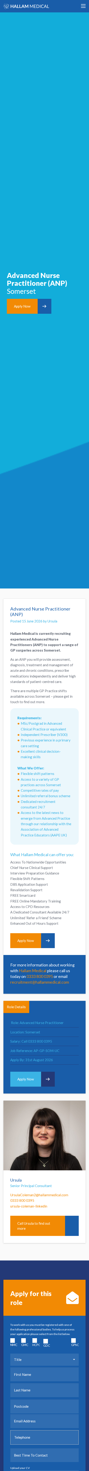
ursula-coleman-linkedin (28, 1206)
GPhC (74, 1345)
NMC (13, 1345)
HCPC (35, 1345)
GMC (24, 1345)
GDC (46, 1345)
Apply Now (22, 306)
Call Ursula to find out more (33, 1226)
